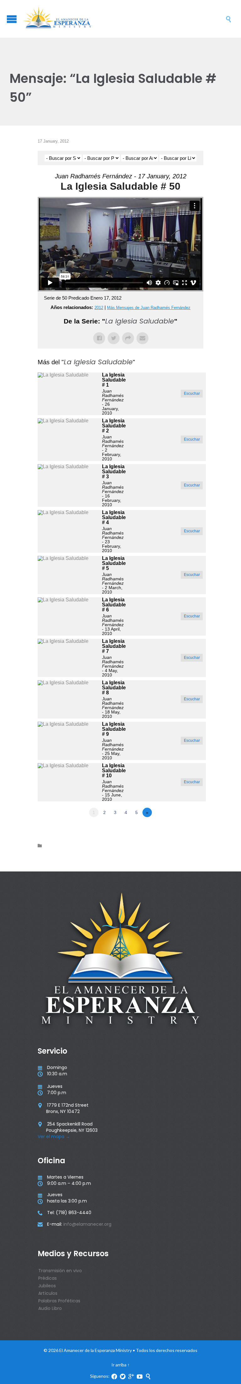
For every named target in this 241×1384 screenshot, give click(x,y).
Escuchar (192, 393)
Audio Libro (50, 1308)
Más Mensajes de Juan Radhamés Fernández (148, 307)
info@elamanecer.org (87, 1224)
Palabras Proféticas (59, 1301)
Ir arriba (118, 1364)
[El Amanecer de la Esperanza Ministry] (123, 19)
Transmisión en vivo (60, 1270)
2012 (98, 307)
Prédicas (47, 1278)
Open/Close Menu (12, 19)
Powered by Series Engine (180, 829)
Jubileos (47, 1286)
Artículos (47, 1293)
